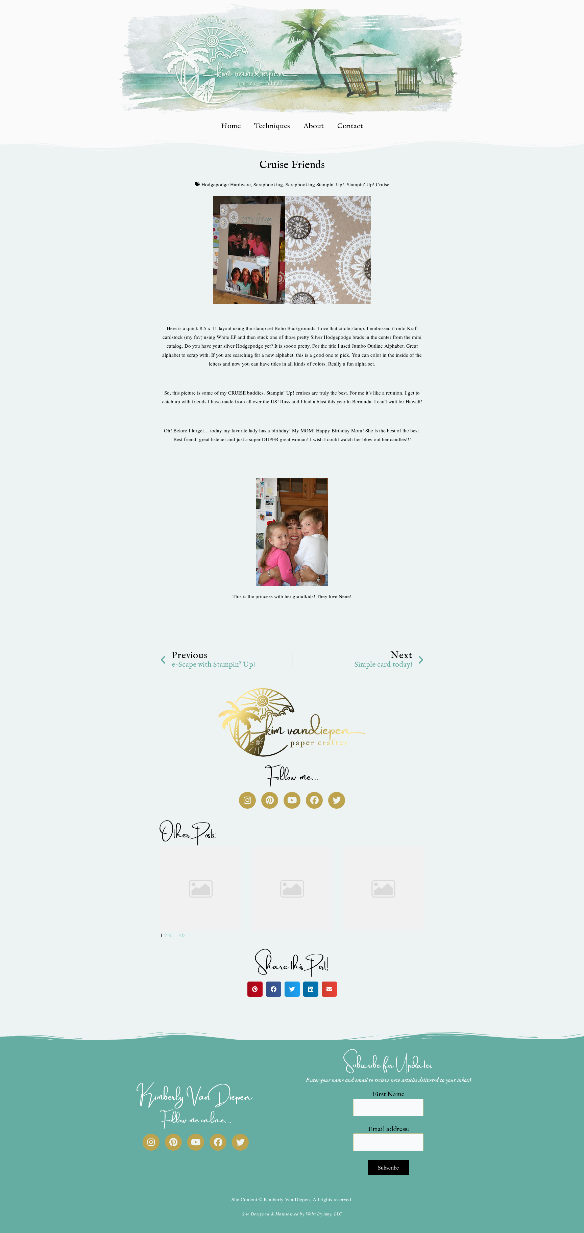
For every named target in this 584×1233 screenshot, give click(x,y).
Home (231, 126)
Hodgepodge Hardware (226, 184)
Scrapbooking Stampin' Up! (315, 184)
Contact (350, 126)
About (313, 126)
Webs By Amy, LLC (324, 1214)
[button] (255, 989)
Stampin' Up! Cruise (368, 184)
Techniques (272, 126)
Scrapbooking (268, 184)
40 (182, 935)
